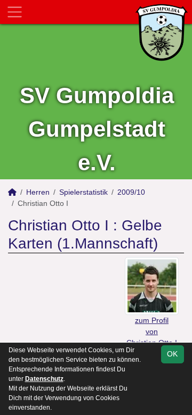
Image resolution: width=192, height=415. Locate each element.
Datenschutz (44, 379)
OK (172, 354)
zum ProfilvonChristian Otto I (151, 331)
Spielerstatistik (83, 192)
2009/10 (131, 192)
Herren (38, 192)
